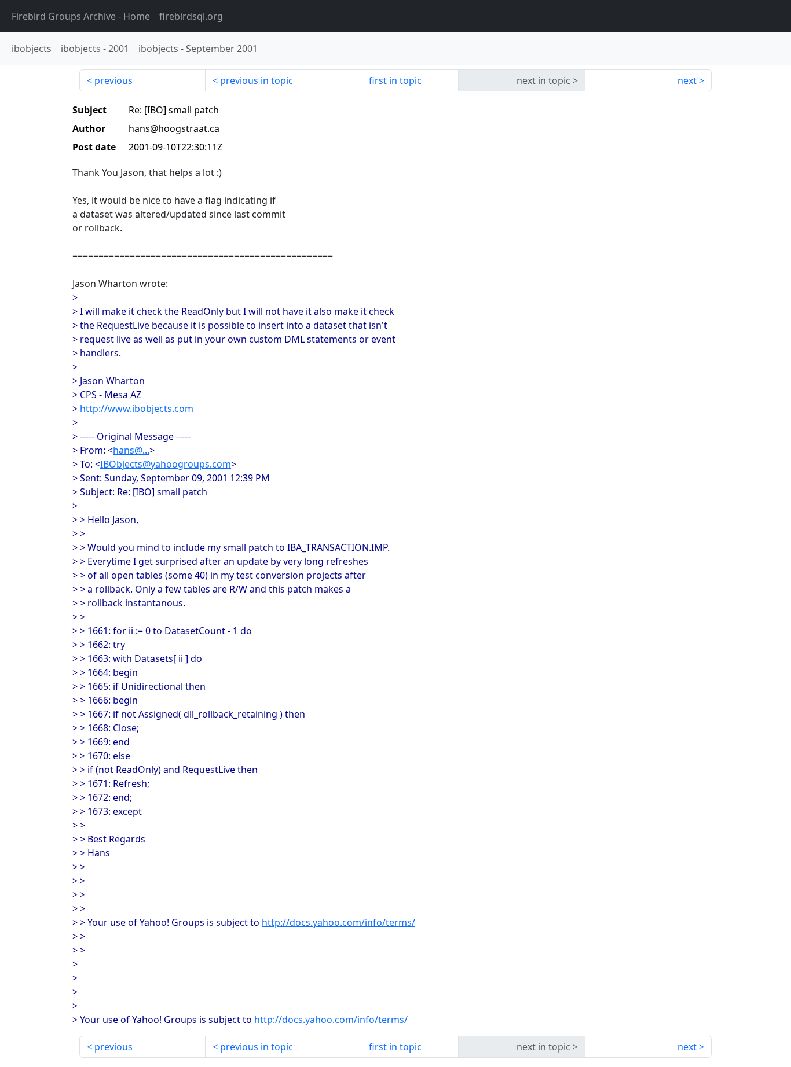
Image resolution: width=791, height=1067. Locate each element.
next (687, 80)
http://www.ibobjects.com (136, 408)
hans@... (131, 450)
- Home (81, 16)
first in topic (395, 80)
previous (113, 80)
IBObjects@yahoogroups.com (165, 464)
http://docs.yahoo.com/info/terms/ (338, 922)
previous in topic (256, 80)
